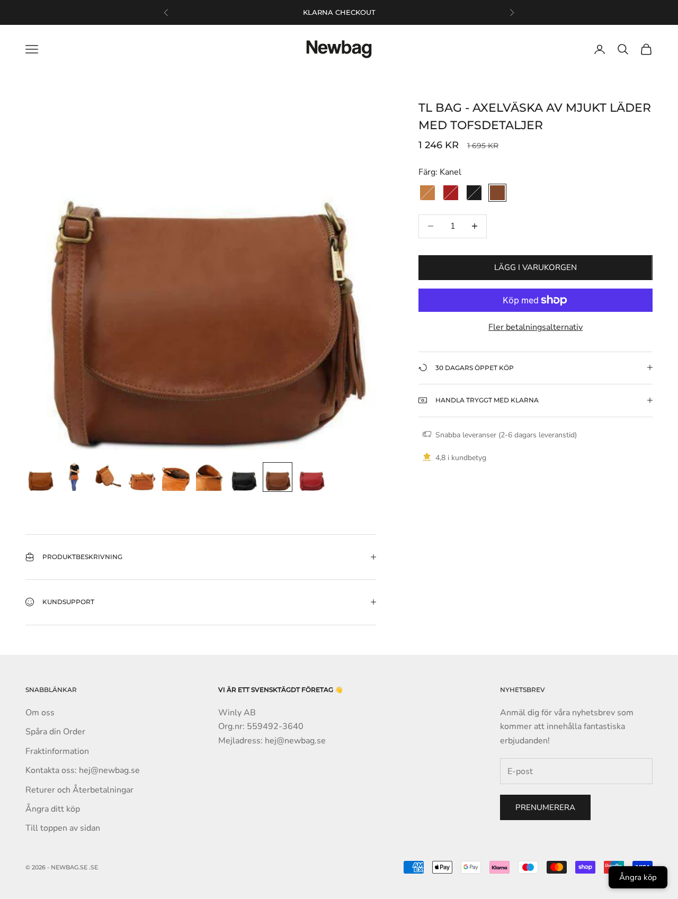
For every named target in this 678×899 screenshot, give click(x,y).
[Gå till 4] (142, 477)
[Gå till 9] (311, 477)
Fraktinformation (57, 751)
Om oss (40, 712)
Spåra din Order (55, 732)
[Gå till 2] (74, 477)
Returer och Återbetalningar (79, 790)
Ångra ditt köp (52, 809)
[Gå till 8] (277, 477)
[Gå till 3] (108, 477)
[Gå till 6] (210, 477)
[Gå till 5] (176, 477)
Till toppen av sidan (62, 828)
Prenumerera (545, 807)
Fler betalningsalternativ (535, 327)
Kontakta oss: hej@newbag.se (82, 770)
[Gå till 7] (243, 477)
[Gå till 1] (40, 477)
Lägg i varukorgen (535, 267)
